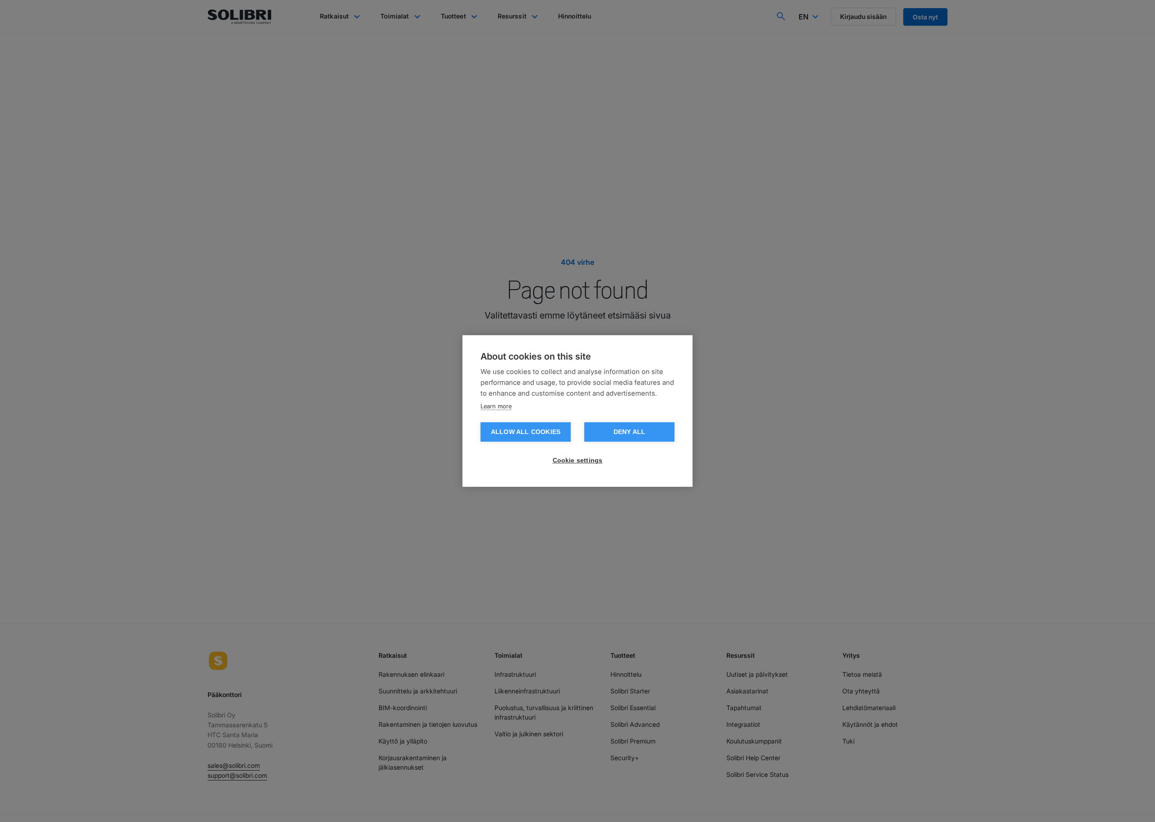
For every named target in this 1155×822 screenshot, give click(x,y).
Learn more (496, 406)
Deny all (630, 432)
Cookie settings (578, 460)
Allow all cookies (525, 432)
